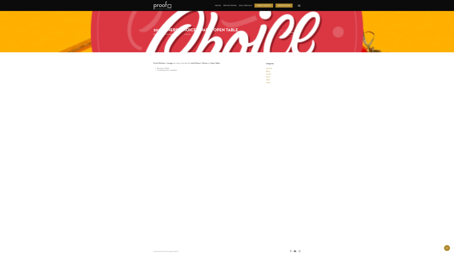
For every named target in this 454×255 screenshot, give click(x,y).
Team (268, 80)
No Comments (292, 33)
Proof (158, 34)
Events (268, 74)
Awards (187, 34)
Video (268, 82)
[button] (299, 5)
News (268, 77)
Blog (268, 71)
